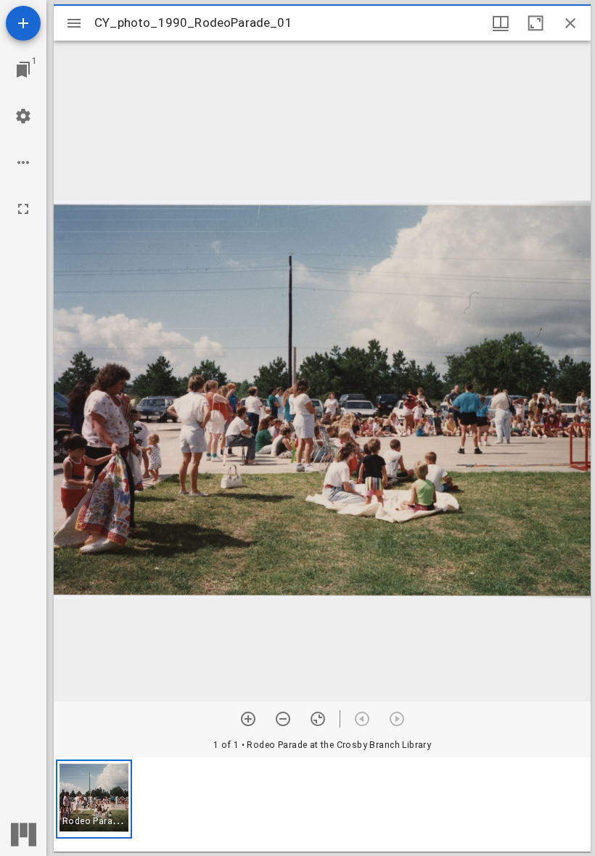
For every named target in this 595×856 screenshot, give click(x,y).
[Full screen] (23, 209)
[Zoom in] (248, 718)
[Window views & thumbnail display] (500, 23)
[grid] (322, 804)
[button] (94, 799)
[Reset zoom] (317, 718)
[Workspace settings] (23, 116)
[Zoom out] (283, 718)
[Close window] (570, 23)
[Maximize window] (535, 23)
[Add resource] (23, 23)
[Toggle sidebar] (74, 23)
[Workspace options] (23, 162)
